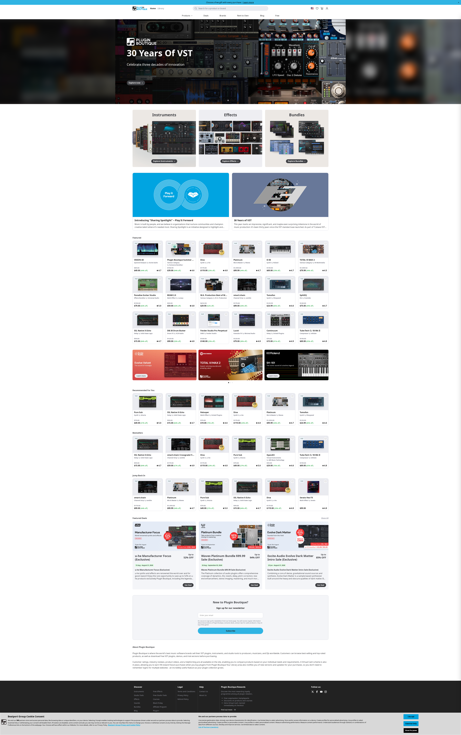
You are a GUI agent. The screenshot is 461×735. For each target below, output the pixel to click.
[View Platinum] (247, 249)
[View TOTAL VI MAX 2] (313, 249)
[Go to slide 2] (228, 100)
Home (153, 8)
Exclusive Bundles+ (176, 265)
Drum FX (170, 333)
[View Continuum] (280, 320)
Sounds (137, 703)
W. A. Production (221, 298)
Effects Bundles (139, 298)
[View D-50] (280, 249)
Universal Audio (153, 298)
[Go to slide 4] (233, 100)
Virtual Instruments (274, 458)
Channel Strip (238, 298)
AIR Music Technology (276, 460)
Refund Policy (183, 699)
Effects (136, 699)
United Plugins (278, 333)
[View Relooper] (214, 401)
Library (161, 8)
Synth (202, 263)
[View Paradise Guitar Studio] (148, 284)
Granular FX (238, 333)
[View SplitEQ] (313, 284)
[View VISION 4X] (148, 249)
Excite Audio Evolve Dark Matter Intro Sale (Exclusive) (290, 557)
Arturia (143, 415)
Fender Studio (211, 333)
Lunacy (180, 298)
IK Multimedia (320, 263)
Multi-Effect (171, 298)
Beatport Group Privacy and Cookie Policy (124, 725)
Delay (136, 333)
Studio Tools (139, 695)
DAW (202, 333)
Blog (136, 711)
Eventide (307, 298)
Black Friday (158, 703)
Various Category (173, 263)
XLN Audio (180, 333)
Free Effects (157, 691)
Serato (313, 500)
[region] (230, 724)
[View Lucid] (247, 320)
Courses (156, 699)
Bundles (137, 707)
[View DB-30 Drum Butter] (181, 320)
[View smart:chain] (247, 284)
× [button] (458, 2)
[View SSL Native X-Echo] (148, 320)
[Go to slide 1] (225, 100)
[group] (148, 257)
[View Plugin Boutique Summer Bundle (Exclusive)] (181, 249)
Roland (275, 263)
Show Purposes (411, 730)
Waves (247, 263)
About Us (203, 695)
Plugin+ (156, 711)
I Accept (411, 717)
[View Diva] (214, 249)
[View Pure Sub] (148, 401)
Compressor (304, 333)
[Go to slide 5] (235, 100)
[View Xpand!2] (280, 444)
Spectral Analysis (140, 263)
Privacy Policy (183, 695)
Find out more (226, 710)
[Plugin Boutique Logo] (140, 8)
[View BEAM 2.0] (181, 284)
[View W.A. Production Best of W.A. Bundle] (214, 284)
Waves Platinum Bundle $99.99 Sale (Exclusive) (223, 557)
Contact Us (203, 691)
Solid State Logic (147, 333)
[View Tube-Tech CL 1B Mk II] (313, 320)
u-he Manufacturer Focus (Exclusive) (153, 557)
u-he (208, 263)
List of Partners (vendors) (208, 727)
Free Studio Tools (160, 695)
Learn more (248, 2)
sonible (248, 298)
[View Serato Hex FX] (313, 487)
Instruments (139, 691)
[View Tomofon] (280, 284)
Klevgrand (277, 298)
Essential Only (411, 724)
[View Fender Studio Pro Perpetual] (214, 320)
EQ (301, 298)
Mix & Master (238, 263)
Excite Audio (153, 263)
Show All (324, 518)
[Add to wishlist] (160, 244)
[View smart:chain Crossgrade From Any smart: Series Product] (181, 444)
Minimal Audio (250, 333)
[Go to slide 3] (230, 100)
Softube (313, 333)
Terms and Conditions (186, 691)
